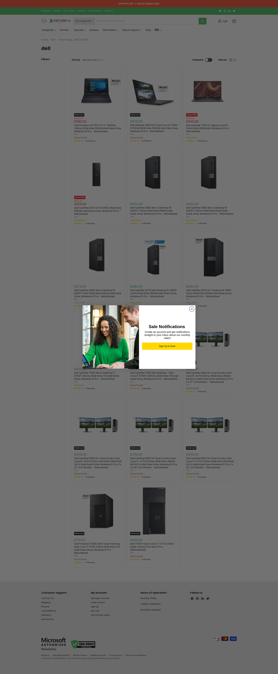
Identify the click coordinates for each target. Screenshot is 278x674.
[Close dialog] (191, 308)
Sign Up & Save (167, 346)
